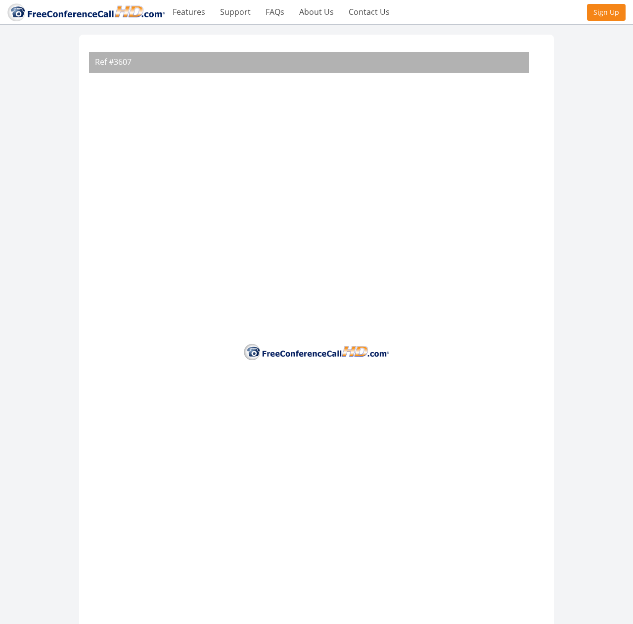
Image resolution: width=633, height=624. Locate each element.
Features (189, 11)
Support (235, 11)
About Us (316, 11)
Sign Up (606, 12)
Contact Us (369, 11)
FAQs (275, 11)
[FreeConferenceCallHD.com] (86, 11)
